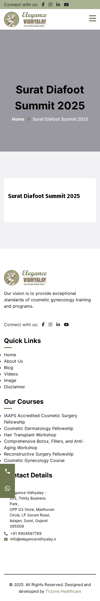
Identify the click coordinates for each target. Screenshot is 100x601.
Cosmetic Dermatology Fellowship (38, 428)
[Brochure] (7, 489)
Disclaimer (14, 386)
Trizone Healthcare (63, 591)
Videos (11, 374)
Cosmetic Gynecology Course (34, 460)
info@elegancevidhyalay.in (33, 539)
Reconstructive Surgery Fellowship (39, 454)
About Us (13, 361)
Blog (8, 367)
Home (18, 119)
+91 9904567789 (26, 533)
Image (10, 380)
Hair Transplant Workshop (30, 434)
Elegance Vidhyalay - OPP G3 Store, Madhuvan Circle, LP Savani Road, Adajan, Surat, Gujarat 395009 (32, 509)
